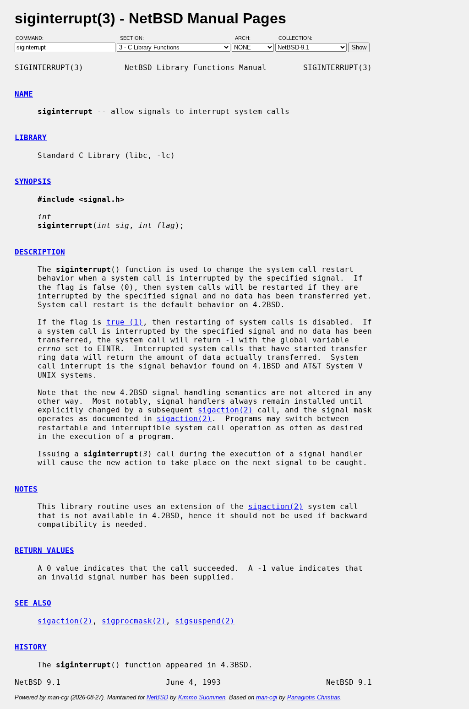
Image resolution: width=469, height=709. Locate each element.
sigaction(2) (225, 410)
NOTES (26, 489)
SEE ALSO (33, 603)
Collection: (295, 38)
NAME (24, 94)
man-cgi (266, 697)
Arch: (247, 38)
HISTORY (31, 647)
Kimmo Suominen (201, 697)
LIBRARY (31, 137)
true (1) (124, 322)
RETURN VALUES (44, 550)
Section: (134, 38)
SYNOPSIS (33, 181)
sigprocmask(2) (134, 621)
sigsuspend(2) (204, 621)
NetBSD (157, 697)
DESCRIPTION (40, 252)
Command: (32, 38)
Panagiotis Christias (313, 697)
